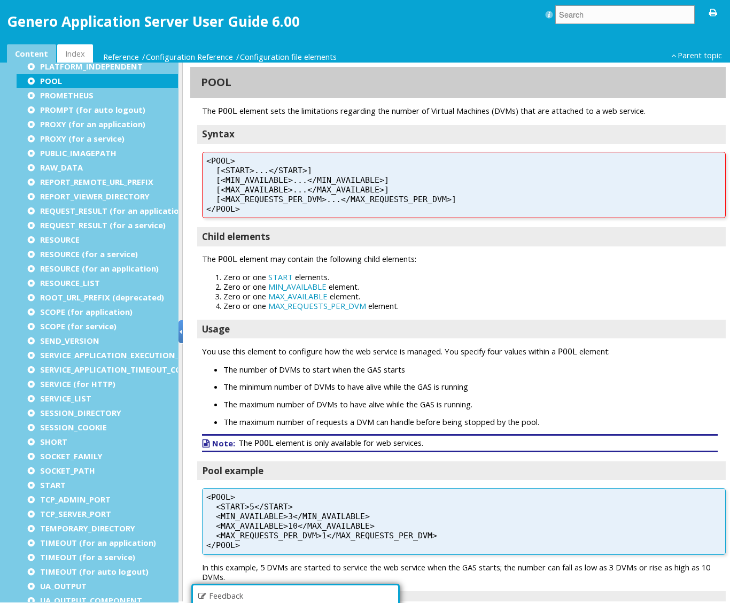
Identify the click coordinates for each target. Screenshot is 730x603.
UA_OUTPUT (63, 586)
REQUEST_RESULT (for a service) (103, 225)
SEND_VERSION (69, 340)
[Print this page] (713, 11)
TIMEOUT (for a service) (87, 557)
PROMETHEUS (67, 95)
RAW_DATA (61, 167)
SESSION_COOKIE (73, 427)
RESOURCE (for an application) (99, 268)
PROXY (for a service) (82, 138)
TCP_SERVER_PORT (75, 513)
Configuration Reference (189, 56)
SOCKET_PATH (67, 470)
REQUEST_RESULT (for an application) (113, 210)
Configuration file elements (288, 56)
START (53, 485)
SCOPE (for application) (86, 311)
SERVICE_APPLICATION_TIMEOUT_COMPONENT (131, 369)
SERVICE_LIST (65, 398)
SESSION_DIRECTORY (80, 412)
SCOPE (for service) (78, 326)
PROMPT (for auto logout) (92, 109)
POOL (51, 80)
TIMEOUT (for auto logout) (94, 571)
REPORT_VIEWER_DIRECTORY (95, 196)
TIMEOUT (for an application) (98, 542)
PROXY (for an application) (92, 124)
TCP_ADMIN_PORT (75, 499)
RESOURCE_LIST (70, 282)
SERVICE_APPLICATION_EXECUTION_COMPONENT (135, 355)
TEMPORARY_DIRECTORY (87, 528)
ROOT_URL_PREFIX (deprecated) (102, 297)
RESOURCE (60, 239)
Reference (121, 56)
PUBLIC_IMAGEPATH (78, 153)
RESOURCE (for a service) (89, 254)
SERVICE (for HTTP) (77, 383)
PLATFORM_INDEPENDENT (91, 66)
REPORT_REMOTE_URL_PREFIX (96, 181)
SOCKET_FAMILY (71, 456)
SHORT (53, 441)
